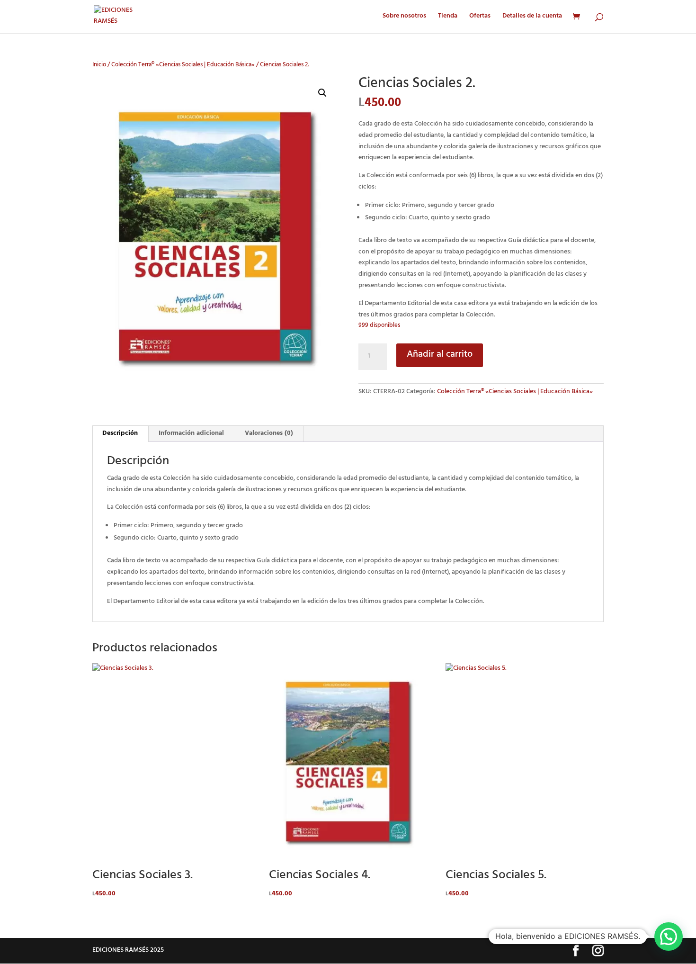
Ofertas (480, 18)
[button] (322, 92)
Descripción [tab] (120, 433)
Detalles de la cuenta (532, 18)
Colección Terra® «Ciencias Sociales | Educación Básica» (183, 65)
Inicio (99, 65)
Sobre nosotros (404, 18)
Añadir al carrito (440, 355)
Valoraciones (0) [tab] (269, 433)
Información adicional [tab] (191, 433)
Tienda (447, 18)
